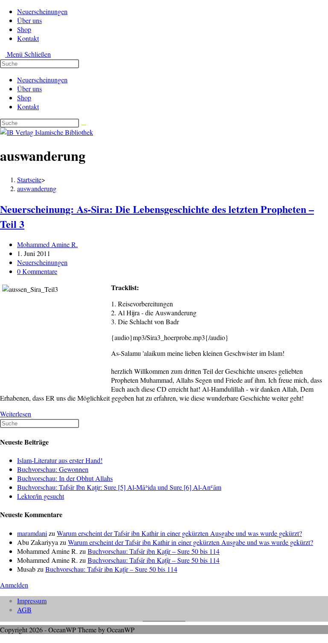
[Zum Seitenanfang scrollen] (2, 638)
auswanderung (36, 188)
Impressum (32, 600)
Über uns (29, 88)
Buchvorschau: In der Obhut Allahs (65, 478)
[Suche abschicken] (84, 125)
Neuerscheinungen (42, 79)
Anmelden (14, 584)
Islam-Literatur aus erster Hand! (59, 460)
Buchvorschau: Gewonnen (52, 469)
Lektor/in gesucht (40, 496)
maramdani (32, 533)
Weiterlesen (18, 413)
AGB (24, 609)
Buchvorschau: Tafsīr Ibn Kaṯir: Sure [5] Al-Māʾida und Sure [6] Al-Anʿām (119, 487)
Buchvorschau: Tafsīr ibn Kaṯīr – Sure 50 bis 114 (154, 551)
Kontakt (28, 106)
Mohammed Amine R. (47, 244)
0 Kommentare (37, 271)
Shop (24, 97)
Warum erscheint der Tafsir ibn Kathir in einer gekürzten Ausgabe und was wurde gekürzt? (179, 533)
